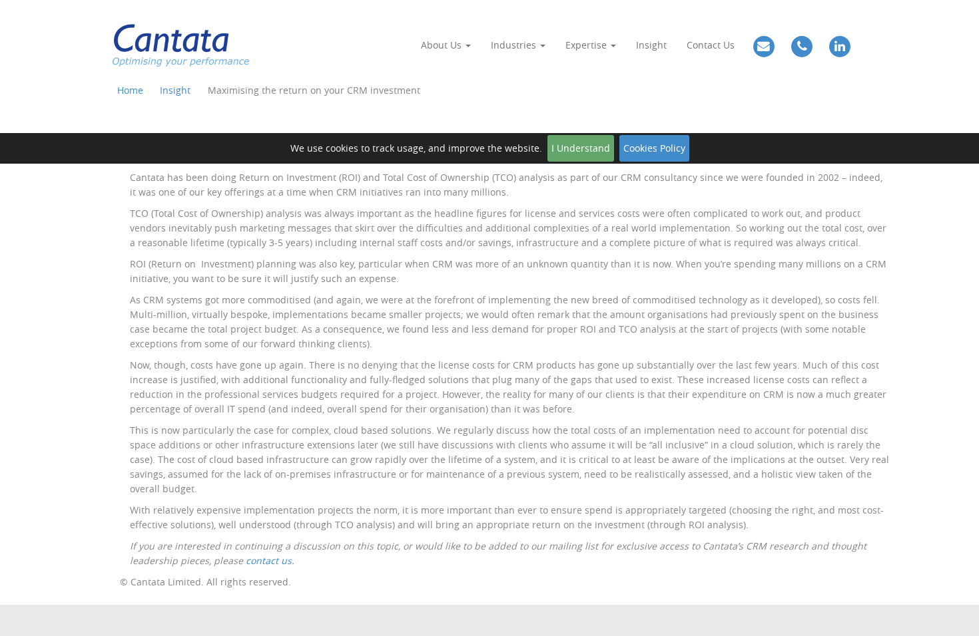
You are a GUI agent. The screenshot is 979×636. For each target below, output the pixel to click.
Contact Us (711, 45)
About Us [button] (442, 45)
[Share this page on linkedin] (964, 324)
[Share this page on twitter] (964, 268)
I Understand (580, 148)
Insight (651, 45)
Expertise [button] (587, 45)
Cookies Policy (654, 148)
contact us (269, 560)
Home (130, 90)
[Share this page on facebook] (964, 296)
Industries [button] (515, 45)
